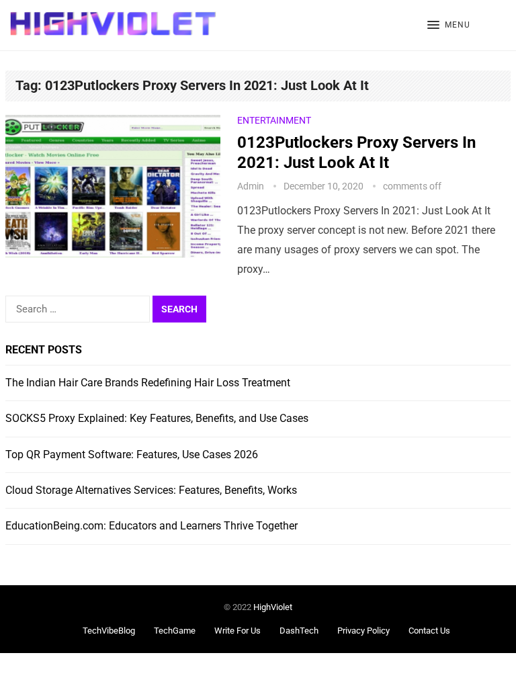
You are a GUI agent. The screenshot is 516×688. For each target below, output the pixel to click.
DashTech (299, 631)
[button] (448, 25)
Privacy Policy (363, 631)
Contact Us (429, 631)
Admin (250, 186)
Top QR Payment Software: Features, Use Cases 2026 (131, 454)
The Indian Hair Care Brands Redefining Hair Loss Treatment (147, 382)
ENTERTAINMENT (274, 120)
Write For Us (237, 631)
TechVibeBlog (109, 631)
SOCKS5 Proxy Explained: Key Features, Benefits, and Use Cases (156, 418)
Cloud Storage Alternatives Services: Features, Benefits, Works (151, 490)
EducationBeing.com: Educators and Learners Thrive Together (151, 525)
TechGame (175, 631)
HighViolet (272, 607)
